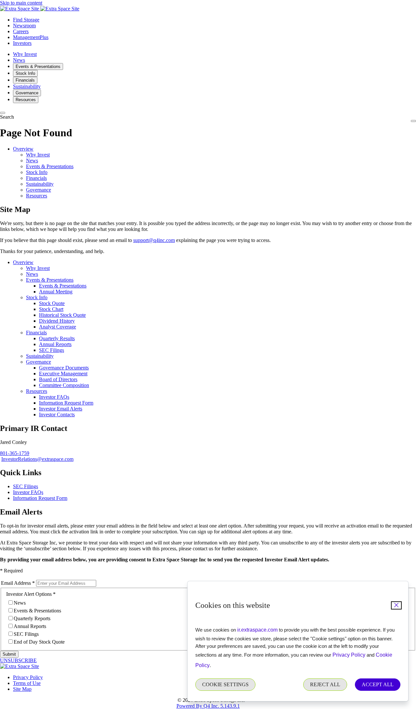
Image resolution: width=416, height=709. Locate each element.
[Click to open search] (2, 113)
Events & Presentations (49, 166)
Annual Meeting (55, 291)
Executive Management (63, 373)
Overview (23, 149)
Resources (36, 195)
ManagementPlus (30, 37)
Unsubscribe (18, 660)
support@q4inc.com (154, 240)
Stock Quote (52, 303)
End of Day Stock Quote (39, 642)
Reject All (325, 684)
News (32, 160)
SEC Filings (51, 350)
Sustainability (40, 184)
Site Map (22, 689)
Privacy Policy (348, 655)
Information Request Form (66, 403)
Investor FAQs (54, 397)
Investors (22, 43)
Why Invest (38, 154)
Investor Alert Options (29, 594)
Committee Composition (64, 385)
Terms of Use (27, 683)
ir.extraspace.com (257, 630)
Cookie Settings (225, 684)
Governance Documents (64, 367)
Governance (38, 190)
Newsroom (24, 25)
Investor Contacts (57, 414)
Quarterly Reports (32, 618)
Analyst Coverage (57, 326)
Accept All (378, 684)
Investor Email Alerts (60, 408)
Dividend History (57, 321)
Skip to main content (21, 3)
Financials (36, 178)
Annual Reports (55, 344)
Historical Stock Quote (62, 315)
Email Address (16, 583)
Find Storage (26, 19)
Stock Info (36, 172)
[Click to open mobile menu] (413, 121)
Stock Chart (51, 309)
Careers (21, 31)
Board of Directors (58, 379)
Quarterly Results (57, 338)
